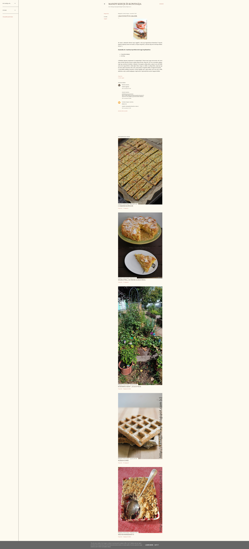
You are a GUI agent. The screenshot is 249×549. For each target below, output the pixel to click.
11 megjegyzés (126, 282)
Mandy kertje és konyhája (124, 3)
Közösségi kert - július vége (129, 386)
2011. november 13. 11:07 (126, 88)
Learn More (149, 545)
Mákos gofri (123, 460)
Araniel (123, 92)
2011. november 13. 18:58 (126, 98)
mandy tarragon (125, 102)
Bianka (123, 84)
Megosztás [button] (106, 13)
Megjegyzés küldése (122, 111)
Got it (157, 545)
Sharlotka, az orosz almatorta (132, 280)
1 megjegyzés (125, 208)
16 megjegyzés (126, 462)
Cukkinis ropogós (125, 206)
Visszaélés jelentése (8, 16)
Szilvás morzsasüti (126, 534)
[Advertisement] (140, 124)
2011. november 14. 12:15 (126, 108)
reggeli (105, 18)
